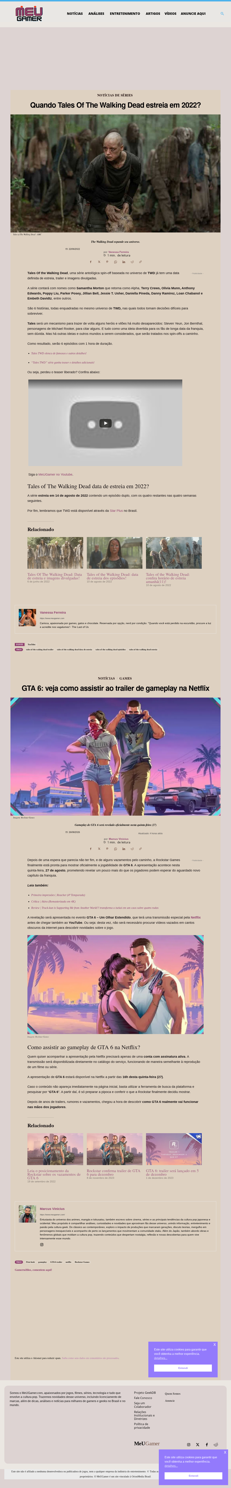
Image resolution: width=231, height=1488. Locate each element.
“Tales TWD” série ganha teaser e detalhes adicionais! (62, 362)
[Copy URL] (140, 261)
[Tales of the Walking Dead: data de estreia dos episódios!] (115, 553)
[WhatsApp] (115, 261)
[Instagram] (188, 1444)
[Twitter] (197, 1444)
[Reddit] (215, 1444)
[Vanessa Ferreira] (27, 619)
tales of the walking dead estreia (143, 649)
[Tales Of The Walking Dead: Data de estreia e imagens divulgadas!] (55, 553)
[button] (222, 13)
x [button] (225, 1452)
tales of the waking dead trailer (39, 649)
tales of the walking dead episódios (111, 649)
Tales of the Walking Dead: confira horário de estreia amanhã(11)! (168, 578)
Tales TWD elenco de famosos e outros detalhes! (58, 353)
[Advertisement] (115, 54)
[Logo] (29, 14)
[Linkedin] (123, 261)
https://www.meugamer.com (52, 618)
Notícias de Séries (115, 95)
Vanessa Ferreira (118, 251)
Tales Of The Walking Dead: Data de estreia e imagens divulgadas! (54, 576)
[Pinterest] (107, 261)
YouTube (31, 644)
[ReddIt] (132, 261)
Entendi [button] (193, 1475)
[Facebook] (90, 261)
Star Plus (116, 511)
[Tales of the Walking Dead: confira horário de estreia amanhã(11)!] (174, 553)
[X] (99, 261)
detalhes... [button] (171, 1465)
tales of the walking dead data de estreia (74, 649)
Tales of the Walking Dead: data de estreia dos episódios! (112, 576)
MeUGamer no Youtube (55, 474)
